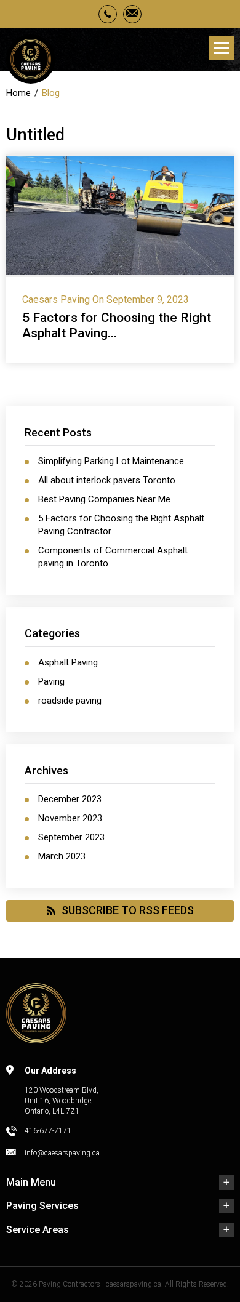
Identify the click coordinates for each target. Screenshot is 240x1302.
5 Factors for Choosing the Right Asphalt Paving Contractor (121, 525)
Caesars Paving (56, 299)
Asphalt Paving (68, 662)
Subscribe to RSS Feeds (128, 910)
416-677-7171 (48, 1131)
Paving (51, 681)
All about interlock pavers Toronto (106, 480)
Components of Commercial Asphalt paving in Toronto (113, 557)
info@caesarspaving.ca (62, 1153)
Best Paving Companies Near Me (104, 499)
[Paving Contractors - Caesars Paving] (30, 61)
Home (18, 92)
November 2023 (70, 818)
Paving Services (42, 1206)
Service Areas (37, 1230)
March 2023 (62, 856)
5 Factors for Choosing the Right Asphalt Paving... (116, 325)
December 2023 (70, 799)
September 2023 (71, 837)
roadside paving (70, 700)
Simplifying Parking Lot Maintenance (111, 461)
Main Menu (31, 1182)
